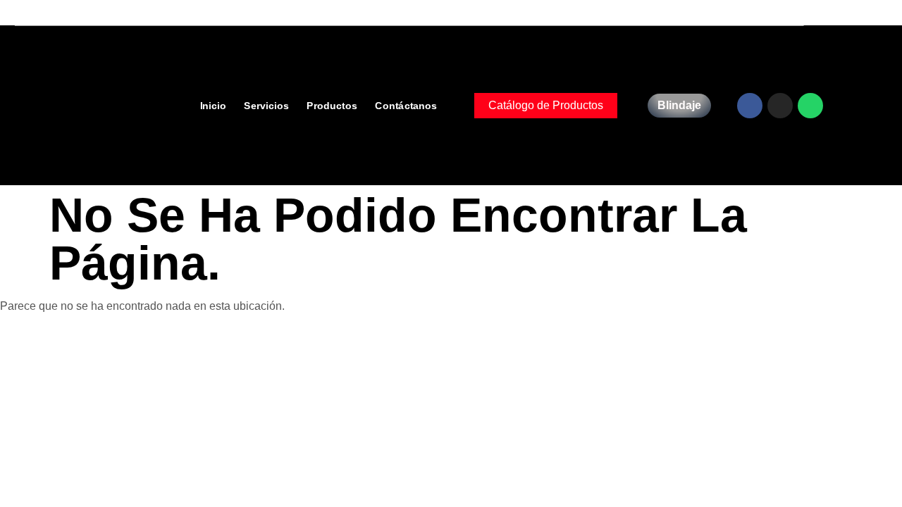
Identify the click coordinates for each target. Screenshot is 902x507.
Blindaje (679, 105)
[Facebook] (749, 105)
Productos (331, 104)
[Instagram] (780, 105)
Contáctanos (406, 104)
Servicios (265, 104)
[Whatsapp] (810, 105)
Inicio (212, 104)
